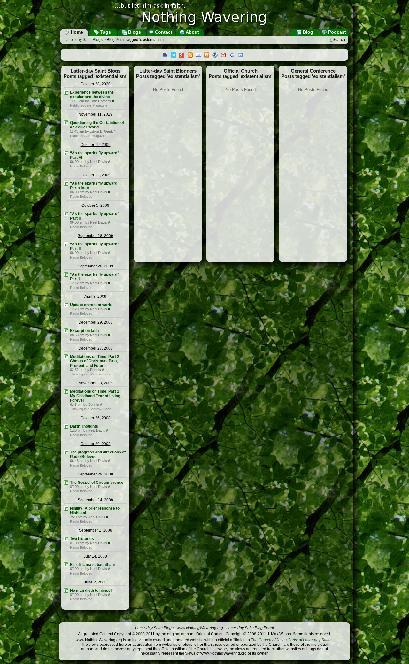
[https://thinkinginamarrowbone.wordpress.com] (66, 356)
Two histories (82, 539)
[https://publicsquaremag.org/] (66, 92)
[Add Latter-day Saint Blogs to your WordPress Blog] (216, 55)
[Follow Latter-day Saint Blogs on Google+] (183, 56)
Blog (307, 32)
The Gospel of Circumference (96, 482)
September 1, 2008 (95, 530)
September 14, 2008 (95, 500)
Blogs (134, 32)
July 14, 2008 (95, 556)
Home (76, 32)
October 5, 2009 (95, 205)
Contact (163, 32)
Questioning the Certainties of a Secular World (97, 124)
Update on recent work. (91, 305)
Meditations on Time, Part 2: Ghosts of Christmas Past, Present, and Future (95, 361)
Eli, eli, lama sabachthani (92, 564)
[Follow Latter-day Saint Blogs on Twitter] (175, 55)
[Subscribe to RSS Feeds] (192, 55)
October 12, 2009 (96, 175)
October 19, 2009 (96, 145)
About (192, 32)
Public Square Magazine (88, 105)
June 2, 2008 (95, 582)
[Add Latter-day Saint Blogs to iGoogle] (233, 55)
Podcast (336, 32)
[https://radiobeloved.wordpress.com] (66, 153)
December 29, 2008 (95, 322)
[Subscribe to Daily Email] (200, 55)
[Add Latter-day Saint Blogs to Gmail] (225, 55)
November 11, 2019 (95, 114)
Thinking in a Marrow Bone (90, 374)
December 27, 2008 (95, 348)
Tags (105, 32)
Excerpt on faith (84, 330)
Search (339, 40)
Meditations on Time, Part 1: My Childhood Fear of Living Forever (95, 396)
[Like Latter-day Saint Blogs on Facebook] (167, 55)
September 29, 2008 (95, 474)
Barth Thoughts (84, 426)
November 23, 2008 (95, 383)
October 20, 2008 (96, 444)
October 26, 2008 (96, 418)
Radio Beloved (81, 166)
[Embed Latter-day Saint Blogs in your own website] (242, 55)
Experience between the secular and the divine (92, 94)
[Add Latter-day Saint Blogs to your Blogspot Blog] (208, 55)
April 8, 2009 (95, 296)
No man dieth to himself (91, 590)
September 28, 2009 (95, 236)
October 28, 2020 (96, 84)
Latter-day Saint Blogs (83, 39)
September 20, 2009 (95, 266)
